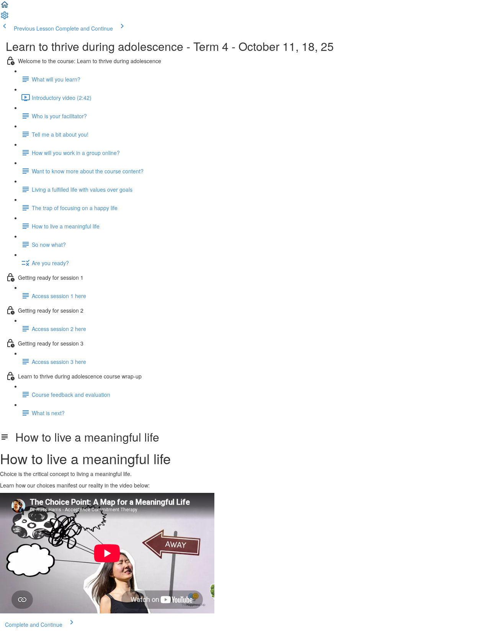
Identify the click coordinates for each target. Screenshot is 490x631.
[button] (4, 7)
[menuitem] (4, 17)
